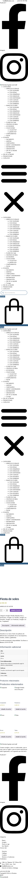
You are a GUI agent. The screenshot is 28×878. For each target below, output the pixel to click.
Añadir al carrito (16, 610)
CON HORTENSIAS (14, 98)
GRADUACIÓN (10, 149)
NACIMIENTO (10, 139)
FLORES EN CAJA (11, 122)
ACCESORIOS (10, 126)
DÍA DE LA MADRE (11, 151)
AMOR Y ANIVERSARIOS (13, 145)
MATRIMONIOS (10, 147)
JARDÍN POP (12, 132)
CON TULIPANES (14, 90)
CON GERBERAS (14, 104)
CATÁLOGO (6, 158)
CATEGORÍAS (7, 87)
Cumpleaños (5, 621)
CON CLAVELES (13, 100)
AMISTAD (8, 141)
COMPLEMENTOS (11, 134)
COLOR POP (13, 130)
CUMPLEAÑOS (10, 143)
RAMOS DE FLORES (11, 105)
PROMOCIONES (7, 156)
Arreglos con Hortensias (12, 619)
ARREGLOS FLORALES (12, 89)
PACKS (8, 135)
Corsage (8, 152)
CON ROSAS (13, 92)
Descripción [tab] (5, 625)
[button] (14, 188)
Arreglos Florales (10, 616)
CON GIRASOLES (14, 96)
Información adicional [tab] (17, 625)
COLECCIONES (10, 128)
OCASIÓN (6, 137)
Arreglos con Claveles (13, 617)
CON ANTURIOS (14, 102)
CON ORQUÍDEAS (14, 94)
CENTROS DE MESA (12, 124)
